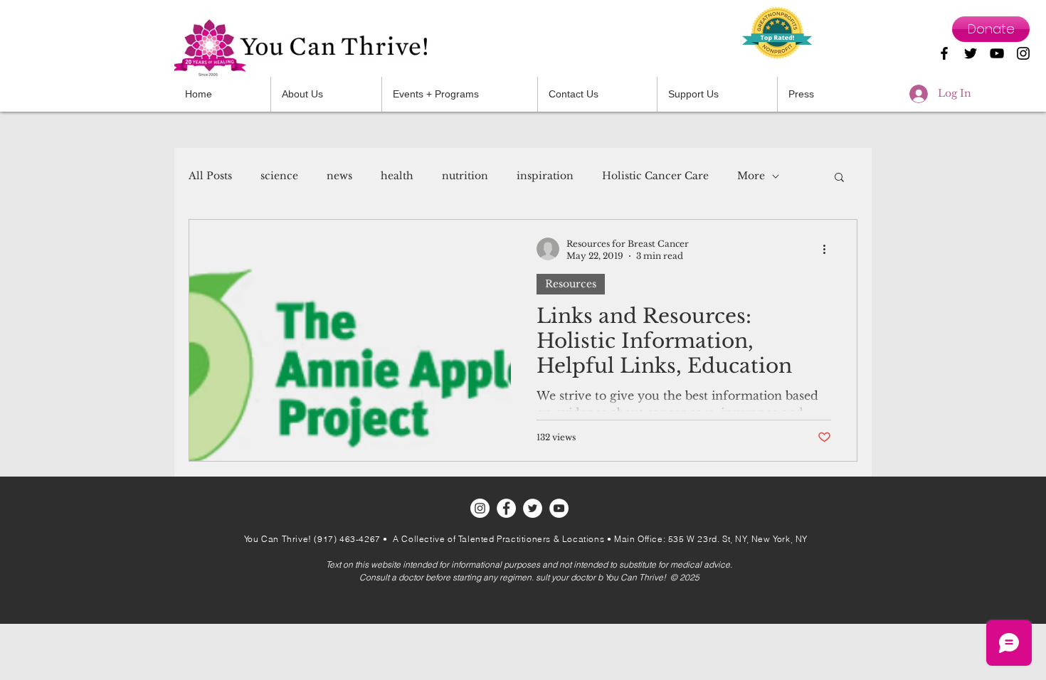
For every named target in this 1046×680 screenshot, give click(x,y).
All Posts (210, 175)
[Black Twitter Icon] (970, 53)
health (397, 175)
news (339, 175)
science (279, 175)
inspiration (545, 175)
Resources (570, 283)
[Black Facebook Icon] (944, 53)
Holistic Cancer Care (655, 175)
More (751, 175)
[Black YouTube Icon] (996, 53)
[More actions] (829, 248)
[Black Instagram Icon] (1023, 53)
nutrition (465, 175)
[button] (597, 94)
